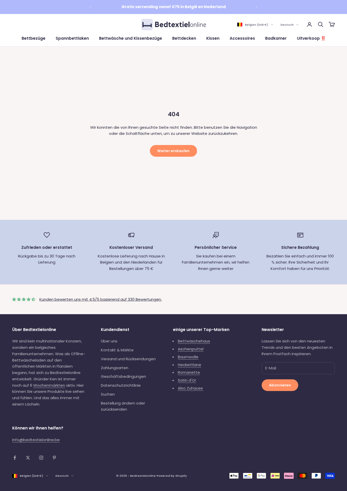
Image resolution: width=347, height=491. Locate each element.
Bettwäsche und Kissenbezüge (130, 38)
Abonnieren (280, 385)
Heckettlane (189, 364)
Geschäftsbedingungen (123, 376)
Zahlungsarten (114, 367)
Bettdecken (184, 38)
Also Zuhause (190, 388)
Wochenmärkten (49, 385)
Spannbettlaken (72, 38)
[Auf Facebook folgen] (14, 457)
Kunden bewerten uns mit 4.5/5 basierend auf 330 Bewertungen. (100, 299)
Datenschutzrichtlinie (121, 385)
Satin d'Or (187, 380)
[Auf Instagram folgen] (41, 457)
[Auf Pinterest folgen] (54, 457)
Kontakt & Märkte (117, 350)
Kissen (212, 38)
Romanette (189, 372)
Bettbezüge (33, 38)
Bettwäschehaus (194, 341)
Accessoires (242, 38)
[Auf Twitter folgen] (27, 457)
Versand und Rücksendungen (128, 359)
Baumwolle (188, 356)
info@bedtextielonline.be (36, 439)
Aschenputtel (190, 349)
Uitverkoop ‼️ (311, 38)
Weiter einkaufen (173, 150)
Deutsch (287, 25)
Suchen (108, 394)
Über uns (109, 341)
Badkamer (276, 38)
